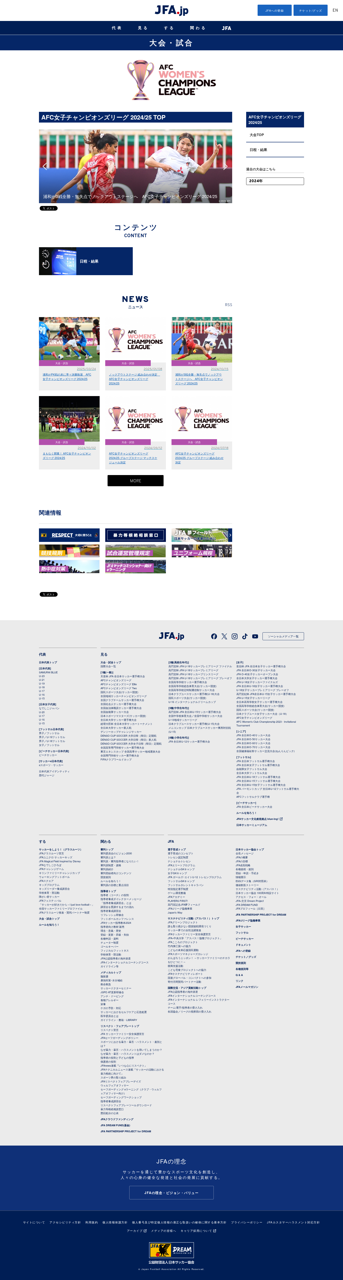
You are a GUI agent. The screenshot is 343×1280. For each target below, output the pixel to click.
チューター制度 (110, 942)
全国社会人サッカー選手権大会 (118, 704)
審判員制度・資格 (111, 865)
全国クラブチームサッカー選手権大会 (122, 700)
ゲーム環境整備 (177, 893)
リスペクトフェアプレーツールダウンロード (126, 1105)
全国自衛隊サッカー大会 (115, 712)
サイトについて (34, 1222)
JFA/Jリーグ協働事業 (180, 908)
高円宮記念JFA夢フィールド (184, 904)
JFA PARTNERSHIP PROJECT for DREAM (126, 1131)
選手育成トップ (177, 849)
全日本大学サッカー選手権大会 (118, 720)
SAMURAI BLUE (48, 672)
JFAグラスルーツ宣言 (51, 853)
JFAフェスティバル (50, 900)
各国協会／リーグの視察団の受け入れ (189, 1011)
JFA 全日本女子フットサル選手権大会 (258, 765)
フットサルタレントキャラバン (186, 885)
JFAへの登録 (275, 10)
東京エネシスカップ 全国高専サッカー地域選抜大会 (130, 751)
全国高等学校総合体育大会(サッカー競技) (192, 686)
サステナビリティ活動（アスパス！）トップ (193, 918)
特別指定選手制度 (178, 889)
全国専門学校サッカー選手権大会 (120, 755)
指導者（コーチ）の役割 (115, 895)
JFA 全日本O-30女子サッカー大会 (256, 670)
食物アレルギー (110, 1000)
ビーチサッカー (48, 755)
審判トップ (107, 849)
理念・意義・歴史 (111, 930)
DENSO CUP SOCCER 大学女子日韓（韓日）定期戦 (131, 743)
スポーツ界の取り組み (113, 1077)
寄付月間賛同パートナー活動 (184, 981)
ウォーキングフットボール (54, 877)
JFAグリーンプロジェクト (183, 922)
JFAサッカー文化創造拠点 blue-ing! (257, 819)
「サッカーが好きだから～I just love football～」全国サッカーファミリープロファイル (66, 906)
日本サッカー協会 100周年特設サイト (257, 893)
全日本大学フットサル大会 (251, 773)
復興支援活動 (175, 966)
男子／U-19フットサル (52, 737)
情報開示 (241, 877)
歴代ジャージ (46, 775)
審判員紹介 (107, 869)
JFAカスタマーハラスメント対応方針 (293, 1222)
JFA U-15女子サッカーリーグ (253, 698)
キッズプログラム (49, 884)
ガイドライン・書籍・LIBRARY (119, 1020)
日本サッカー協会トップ (250, 849)
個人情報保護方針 (115, 1222)
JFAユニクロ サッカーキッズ (55, 857)
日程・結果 (258, 149)
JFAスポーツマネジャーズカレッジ (188, 954)
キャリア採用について (196, 1230)
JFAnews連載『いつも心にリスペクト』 (124, 1065)
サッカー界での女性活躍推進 (184, 930)
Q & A (239, 975)
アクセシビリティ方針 (65, 1222)
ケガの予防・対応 (111, 1008)
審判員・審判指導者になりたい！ (120, 861)
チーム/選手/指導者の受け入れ (185, 1007)
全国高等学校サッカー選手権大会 (187, 682)
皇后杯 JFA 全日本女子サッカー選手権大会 (261, 666)
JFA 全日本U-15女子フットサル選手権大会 (261, 785)
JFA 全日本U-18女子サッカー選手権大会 (259, 686)
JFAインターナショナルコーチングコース (125, 962)
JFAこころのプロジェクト (183, 942)
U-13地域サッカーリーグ (182, 720)
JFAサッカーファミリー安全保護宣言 (189, 934)
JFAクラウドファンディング (117, 1119)
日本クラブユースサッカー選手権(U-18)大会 (194, 694)
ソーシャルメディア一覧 (283, 636)
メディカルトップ (111, 972)
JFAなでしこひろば (50, 865)
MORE (135, 481)
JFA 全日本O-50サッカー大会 (253, 739)
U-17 (42, 691)
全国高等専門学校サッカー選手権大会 (122, 747)
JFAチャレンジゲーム (51, 869)
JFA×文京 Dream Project (250, 901)
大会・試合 (171, 42)
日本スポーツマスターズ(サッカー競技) (123, 716)
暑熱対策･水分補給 (111, 980)
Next (227, 166)
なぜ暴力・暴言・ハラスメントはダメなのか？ (127, 1053)
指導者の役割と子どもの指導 (117, 1057)
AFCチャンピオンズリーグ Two (119, 688)
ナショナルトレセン (179, 861)
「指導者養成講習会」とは (116, 903)
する (169, 28)
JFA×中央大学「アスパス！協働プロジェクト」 (195, 938)
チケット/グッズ (310, 10)
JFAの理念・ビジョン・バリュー (171, 1192)
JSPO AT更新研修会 (112, 992)
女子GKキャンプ (177, 873)
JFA (171, 841)
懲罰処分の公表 (110, 1113)
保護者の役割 (108, 1061)
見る (143, 28)
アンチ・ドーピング (112, 996)
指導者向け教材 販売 (112, 926)
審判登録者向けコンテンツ (116, 873)
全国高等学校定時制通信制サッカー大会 (191, 690)
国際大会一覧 (108, 666)
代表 (117, 28)
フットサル (242, 932)
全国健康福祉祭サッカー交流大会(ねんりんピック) (265, 751)
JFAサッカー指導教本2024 (116, 922)
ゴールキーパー (110, 946)
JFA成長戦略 (243, 865)
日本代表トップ (48, 662)
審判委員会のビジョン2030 (116, 853)
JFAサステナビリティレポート (185, 973)
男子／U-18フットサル (52, 741)
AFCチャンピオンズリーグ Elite (119, 684)
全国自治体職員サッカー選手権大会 (121, 708)
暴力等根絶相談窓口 (112, 1109)
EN (335, 10)
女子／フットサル (49, 745)
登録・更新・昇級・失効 (115, 934)
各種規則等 (242, 969)
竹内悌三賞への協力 (179, 946)
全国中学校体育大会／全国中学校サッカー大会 (195, 716)
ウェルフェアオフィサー (115, 1085)
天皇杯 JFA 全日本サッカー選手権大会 (123, 676)
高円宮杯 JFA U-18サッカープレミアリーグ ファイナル (200, 666)
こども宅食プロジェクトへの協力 (187, 970)
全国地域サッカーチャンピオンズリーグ (124, 696)
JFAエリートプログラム (181, 865)
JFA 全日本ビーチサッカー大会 (254, 806)
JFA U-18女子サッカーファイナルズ (257, 682)
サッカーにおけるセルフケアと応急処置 (124, 1012)
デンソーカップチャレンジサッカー (121, 731)
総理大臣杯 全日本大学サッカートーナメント (127, 724)
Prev (46, 166)
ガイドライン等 (110, 966)
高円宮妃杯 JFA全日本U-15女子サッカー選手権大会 (266, 694)
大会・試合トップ (111, 662)
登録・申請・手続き (247, 873)
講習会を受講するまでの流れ (117, 907)
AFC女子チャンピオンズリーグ (254, 717)
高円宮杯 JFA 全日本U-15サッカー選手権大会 (194, 712)
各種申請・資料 (110, 938)
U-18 (42, 687)
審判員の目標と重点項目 (115, 885)
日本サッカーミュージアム (251, 825)
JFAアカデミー (176, 897)
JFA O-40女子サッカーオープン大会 (257, 674)
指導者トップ (108, 891)
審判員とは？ (108, 857)
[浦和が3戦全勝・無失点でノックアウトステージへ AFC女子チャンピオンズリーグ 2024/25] (135, 132)
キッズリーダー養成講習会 (54, 888)
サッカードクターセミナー (116, 988)
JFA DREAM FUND (247, 905)
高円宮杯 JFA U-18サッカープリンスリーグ (193, 674)
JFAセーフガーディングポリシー (119, 1038)
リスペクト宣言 (110, 1030)
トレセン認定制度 (178, 857)
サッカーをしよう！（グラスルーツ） (61, 849)
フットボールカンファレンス (117, 919)
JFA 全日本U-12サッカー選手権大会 (189, 741)
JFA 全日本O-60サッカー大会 (253, 743)
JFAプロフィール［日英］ (251, 908)
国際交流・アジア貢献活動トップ (187, 987)
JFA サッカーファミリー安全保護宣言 (122, 1034)
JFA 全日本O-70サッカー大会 (253, 747)
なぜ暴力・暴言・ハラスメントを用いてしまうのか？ (131, 1049)
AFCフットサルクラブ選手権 (253, 796)
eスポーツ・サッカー (51, 765)
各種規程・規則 (245, 869)
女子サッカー (243, 926)
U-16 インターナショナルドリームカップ (192, 702)
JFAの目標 (242, 861)
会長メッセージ (245, 853)
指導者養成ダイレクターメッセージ (121, 899)
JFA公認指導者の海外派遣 (116, 958)
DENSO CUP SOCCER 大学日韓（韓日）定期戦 (128, 735)
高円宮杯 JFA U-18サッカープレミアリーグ (193, 670)
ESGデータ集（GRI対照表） (252, 881)
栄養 (103, 1004)
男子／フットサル (49, 733)
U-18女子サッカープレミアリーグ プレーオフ (262, 690)
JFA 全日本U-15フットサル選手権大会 (258, 781)
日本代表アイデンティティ (54, 771)
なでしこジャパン (49, 708)
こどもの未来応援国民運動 (183, 950)
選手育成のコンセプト (180, 853)
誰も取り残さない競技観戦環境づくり (189, 926)
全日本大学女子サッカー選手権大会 (256, 678)
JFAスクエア (46, 881)
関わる (198, 28)
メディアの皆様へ (163, 1230)
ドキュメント (243, 944)
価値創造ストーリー (247, 885)
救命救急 (106, 984)
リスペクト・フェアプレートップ (120, 1026)
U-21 (42, 679)
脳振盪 (104, 976)
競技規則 (106, 877)
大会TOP (257, 134)
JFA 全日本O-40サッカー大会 (253, 735)
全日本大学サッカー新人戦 (116, 727)
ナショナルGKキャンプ (181, 869)
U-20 (42, 712)
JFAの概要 (242, 857)
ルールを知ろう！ (246, 813)
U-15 (42, 698)
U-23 (42, 676)
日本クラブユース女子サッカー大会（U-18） (262, 713)
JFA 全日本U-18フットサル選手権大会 (258, 777)
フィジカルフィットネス (115, 950)
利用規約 (91, 1222)
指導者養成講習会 (111, 911)
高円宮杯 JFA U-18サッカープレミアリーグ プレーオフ (200, 678)
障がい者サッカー (49, 896)
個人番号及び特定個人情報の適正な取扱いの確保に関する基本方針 (179, 1222)
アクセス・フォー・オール (251, 897)
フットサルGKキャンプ (181, 881)
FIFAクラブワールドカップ (116, 759)
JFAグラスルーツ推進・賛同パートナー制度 (64, 912)
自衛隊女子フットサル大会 (251, 769)
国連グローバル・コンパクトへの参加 (189, 977)
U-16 (42, 694)
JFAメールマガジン (247, 987)
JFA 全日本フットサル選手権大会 (255, 761)
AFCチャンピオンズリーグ (116, 680)
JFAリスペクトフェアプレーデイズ (121, 1081)
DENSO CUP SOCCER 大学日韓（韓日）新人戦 (128, 739)
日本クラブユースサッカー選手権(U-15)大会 (194, 724)
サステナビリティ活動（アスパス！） (257, 889)
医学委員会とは (110, 1016)
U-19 (42, 683)
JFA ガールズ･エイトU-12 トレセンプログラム (195, 877)
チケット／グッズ (246, 956)
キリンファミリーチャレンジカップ (59, 873)
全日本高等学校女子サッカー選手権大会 (259, 702)
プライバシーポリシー (246, 1222)
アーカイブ (135, 1230)
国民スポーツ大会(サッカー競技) (119, 692)
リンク (239, 980)
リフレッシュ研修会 (112, 915)
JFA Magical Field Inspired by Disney (60, 861)
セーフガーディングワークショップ (121, 1097)
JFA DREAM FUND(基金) (115, 1125)
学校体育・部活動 (49, 892)
